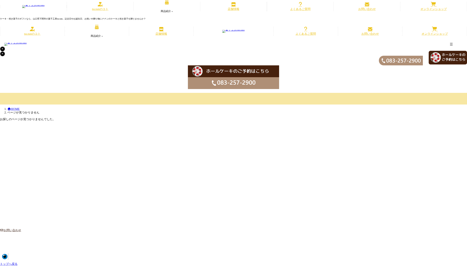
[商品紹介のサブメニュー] (172, 11)
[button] (100, 6)
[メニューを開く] (451, 44)
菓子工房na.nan (434, 255)
